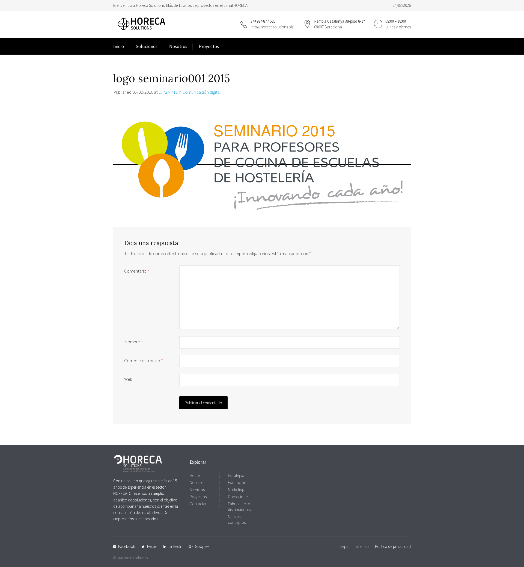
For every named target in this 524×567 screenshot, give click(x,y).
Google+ (202, 546)
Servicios (197, 489)
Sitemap (362, 546)
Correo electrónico (143, 361)
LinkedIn (175, 546)
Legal (344, 546)
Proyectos (209, 46)
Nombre (133, 342)
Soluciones (146, 46)
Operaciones (238, 496)
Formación (237, 482)
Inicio (118, 46)
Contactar (198, 503)
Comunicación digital (201, 92)
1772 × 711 (168, 92)
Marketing (236, 489)
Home (195, 475)
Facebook (126, 546)
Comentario (136, 271)
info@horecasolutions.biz (272, 26)
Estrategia (236, 475)
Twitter (152, 546)
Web (128, 379)
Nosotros (178, 46)
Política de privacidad (393, 546)
